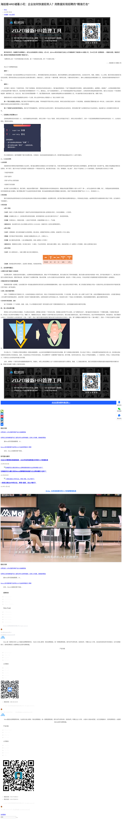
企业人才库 (7, 655)
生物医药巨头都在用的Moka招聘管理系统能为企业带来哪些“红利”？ (24, 471)
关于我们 (6, 668)
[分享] (61, 424)
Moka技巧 (12, 14)
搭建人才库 (7, 601)
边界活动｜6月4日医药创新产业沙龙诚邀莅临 (13, 432)
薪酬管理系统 (7, 617)
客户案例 (6, 670)
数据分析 (6, 657)
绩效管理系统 (7, 614)
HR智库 (6, 14)
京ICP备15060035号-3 (6, 632)
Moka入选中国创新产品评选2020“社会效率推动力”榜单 (16, 447)
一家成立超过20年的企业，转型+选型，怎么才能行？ (19, 483)
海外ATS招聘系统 (8, 604)
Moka (5, 9)
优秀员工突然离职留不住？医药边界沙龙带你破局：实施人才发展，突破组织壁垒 (23, 437)
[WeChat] (61, 411)
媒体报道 (6, 675)
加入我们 (6, 672)
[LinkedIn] (61, 419)
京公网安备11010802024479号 (8, 634)
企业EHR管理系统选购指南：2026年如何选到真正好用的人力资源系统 (24, 460)
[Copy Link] (61, 421)
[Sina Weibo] (61, 416)
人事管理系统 (7, 612)
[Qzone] (61, 413)
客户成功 (6, 660)
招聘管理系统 (7, 596)
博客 (5, 677)
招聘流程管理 (7, 599)
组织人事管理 (7, 619)
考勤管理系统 (7, 622)
